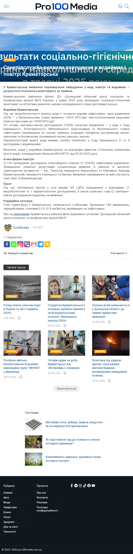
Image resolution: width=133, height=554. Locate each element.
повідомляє (21, 214)
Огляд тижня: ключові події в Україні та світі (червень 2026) (22, 308)
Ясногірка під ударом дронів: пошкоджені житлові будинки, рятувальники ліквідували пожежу (109, 367)
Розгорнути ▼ (119, 253)
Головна (7, 17)
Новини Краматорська (26, 17)
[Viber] (27, 244)
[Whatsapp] (14, 244)
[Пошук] (126, 6)
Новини (9, 60)
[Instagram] (20, 244)
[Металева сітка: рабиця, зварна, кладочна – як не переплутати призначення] (33, 424)
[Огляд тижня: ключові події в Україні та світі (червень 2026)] (22, 288)
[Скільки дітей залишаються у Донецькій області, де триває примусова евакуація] (111, 288)
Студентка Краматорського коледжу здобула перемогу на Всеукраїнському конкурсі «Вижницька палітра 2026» (66, 312)
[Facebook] (7, 244)
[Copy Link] (47, 244)
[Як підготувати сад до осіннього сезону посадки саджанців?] (33, 441)
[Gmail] (34, 244)
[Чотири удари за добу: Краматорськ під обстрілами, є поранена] (66, 343)
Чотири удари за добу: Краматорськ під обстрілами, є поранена (63, 364)
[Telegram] (41, 244)
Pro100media (21, 227)
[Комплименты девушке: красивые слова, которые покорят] (33, 459)
